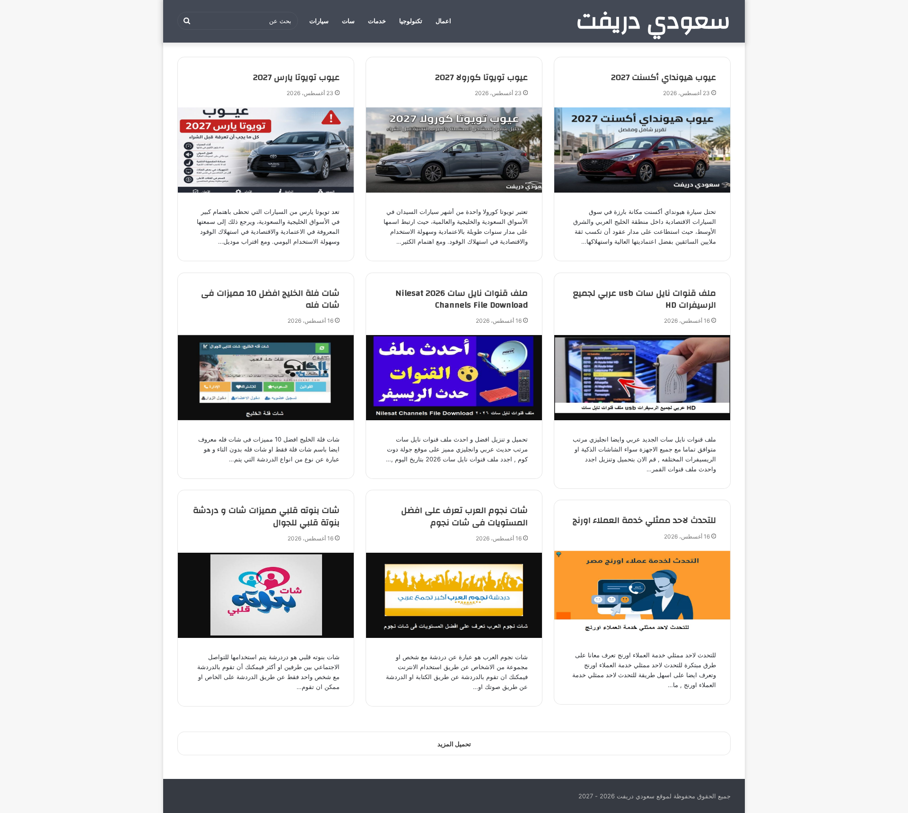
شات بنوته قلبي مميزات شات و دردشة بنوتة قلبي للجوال (266, 516)
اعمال (443, 21)
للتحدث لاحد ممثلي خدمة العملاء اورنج (644, 520)
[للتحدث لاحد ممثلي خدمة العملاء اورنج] (642, 593)
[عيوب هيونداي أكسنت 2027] (642, 150)
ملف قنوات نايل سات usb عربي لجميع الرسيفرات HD (644, 299)
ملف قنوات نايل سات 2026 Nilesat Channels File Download (461, 299)
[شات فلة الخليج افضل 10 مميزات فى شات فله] (266, 377)
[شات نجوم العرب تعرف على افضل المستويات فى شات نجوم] (454, 595)
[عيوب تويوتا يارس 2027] (266, 150)
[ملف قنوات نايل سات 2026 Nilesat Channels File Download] (454, 377)
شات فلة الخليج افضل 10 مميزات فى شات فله (270, 299)
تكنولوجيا (410, 21)
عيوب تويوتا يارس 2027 (296, 77)
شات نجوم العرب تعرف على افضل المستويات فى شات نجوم (464, 516)
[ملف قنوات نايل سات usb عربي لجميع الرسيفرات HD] (642, 377)
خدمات (377, 21)
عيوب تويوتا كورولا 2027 (481, 77)
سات (348, 21)
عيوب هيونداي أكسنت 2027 (663, 77)
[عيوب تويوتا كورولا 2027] (454, 150)
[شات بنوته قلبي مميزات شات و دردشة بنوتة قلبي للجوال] (266, 595)
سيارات (319, 21)
